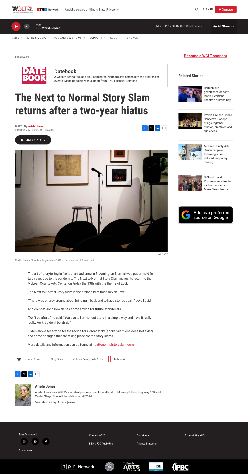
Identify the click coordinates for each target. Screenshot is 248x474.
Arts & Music (36, 37)
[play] (16, 26)
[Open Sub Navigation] (22, 37)
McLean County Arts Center (89, 359)
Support (96, 37)
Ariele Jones (35, 126)
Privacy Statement (147, 443)
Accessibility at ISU (195, 435)
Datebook (65, 71)
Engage (132, 37)
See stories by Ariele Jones (55, 402)
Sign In (208, 9)
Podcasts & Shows (68, 37)
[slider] (32, 26)
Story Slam (57, 359)
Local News (22, 57)
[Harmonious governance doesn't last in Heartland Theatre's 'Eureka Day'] (190, 94)
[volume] (27, 26)
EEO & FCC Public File (101, 443)
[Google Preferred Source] (206, 214)
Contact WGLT (97, 435)
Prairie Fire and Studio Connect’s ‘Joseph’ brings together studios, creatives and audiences (218, 123)
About (114, 37)
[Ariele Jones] (23, 395)
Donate (227, 9)
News (15, 37)
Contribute (143, 435)
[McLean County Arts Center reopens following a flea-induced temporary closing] (190, 152)
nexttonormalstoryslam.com (113, 344)
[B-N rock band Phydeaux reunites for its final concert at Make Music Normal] (190, 183)
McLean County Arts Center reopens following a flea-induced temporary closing (216, 154)
